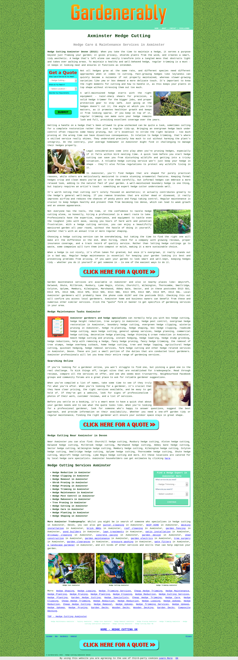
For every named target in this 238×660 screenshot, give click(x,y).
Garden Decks (99, 607)
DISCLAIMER (184, 28)
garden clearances (78, 542)
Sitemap (49, 636)
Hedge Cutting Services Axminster (79, 465)
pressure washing (122, 542)
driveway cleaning (59, 535)
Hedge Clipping (122, 594)
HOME (157, 28)
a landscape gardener (61, 545)
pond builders (72, 531)
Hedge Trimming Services (115, 591)
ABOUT (164, 28)
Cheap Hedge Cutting (76, 604)
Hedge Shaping (65, 591)
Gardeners (64, 636)
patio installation (158, 531)
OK (177, 658)
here (167, 458)
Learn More (166, 658)
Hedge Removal (103, 604)
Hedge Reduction (145, 594)
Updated (74, 636)
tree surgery (182, 538)
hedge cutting (117, 455)
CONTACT (172, 28)
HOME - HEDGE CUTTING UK (119, 629)
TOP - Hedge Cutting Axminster (67, 616)
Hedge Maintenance (177, 591)
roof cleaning (133, 528)
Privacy (189, 636)
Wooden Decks (121, 607)
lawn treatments (113, 531)
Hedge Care (172, 597)
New (56, 636)
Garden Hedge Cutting (86, 597)
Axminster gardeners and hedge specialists (98, 318)
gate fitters (162, 542)
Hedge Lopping (86, 591)
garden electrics (142, 538)
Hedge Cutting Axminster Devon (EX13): (73, 52)
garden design (151, 535)
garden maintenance (97, 538)
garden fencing (176, 528)
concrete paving (107, 535)
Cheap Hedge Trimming (148, 591)
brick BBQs (94, 528)
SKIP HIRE (152, 525)
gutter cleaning (113, 525)
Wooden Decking (143, 607)
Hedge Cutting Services (174, 594)
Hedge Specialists (116, 597)
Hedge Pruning (79, 594)
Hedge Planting (57, 594)
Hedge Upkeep (172, 601)
